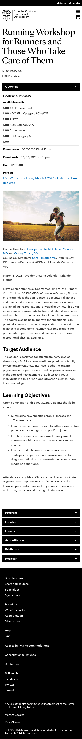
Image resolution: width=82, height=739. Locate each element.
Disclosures (12, 621)
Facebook (11, 679)
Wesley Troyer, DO (26, 253)
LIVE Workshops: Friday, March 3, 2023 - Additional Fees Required (40, 180)
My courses (12, 595)
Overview (11, 86)
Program (11, 512)
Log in (63, 3)
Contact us (12, 664)
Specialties (12, 589)
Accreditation (14, 540)
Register (76, 3)
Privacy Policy (25, 707)
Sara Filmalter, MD (44, 258)
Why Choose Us (15, 610)
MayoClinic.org (13, 722)
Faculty (10, 531)
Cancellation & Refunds (20, 655)
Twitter (9, 684)
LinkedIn (10, 690)
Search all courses (17, 584)
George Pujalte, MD (40, 249)
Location (11, 522)
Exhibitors (12, 549)
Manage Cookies (14, 714)
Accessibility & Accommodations (27, 645)
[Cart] (77, 19)
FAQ (8, 636)
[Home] (25, 15)
